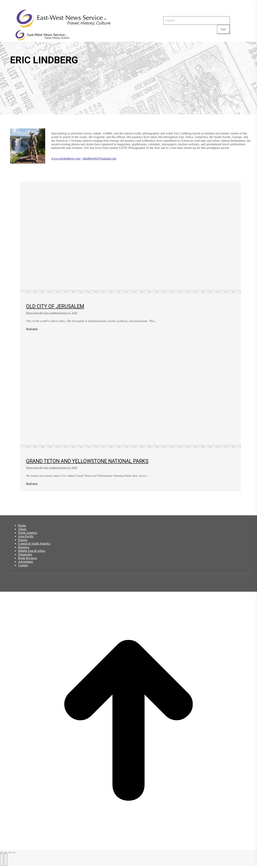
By (49, 312)
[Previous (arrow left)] (1, 859)
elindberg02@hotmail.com (99, 158)
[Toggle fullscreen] (9, 852)
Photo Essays (33, 312)
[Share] (5, 852)
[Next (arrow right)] (5, 859)
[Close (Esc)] (1, 852)
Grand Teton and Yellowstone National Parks (87, 461)
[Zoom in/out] (13, 852)
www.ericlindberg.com (65, 158)
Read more (32, 328)
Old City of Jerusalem (55, 306)
